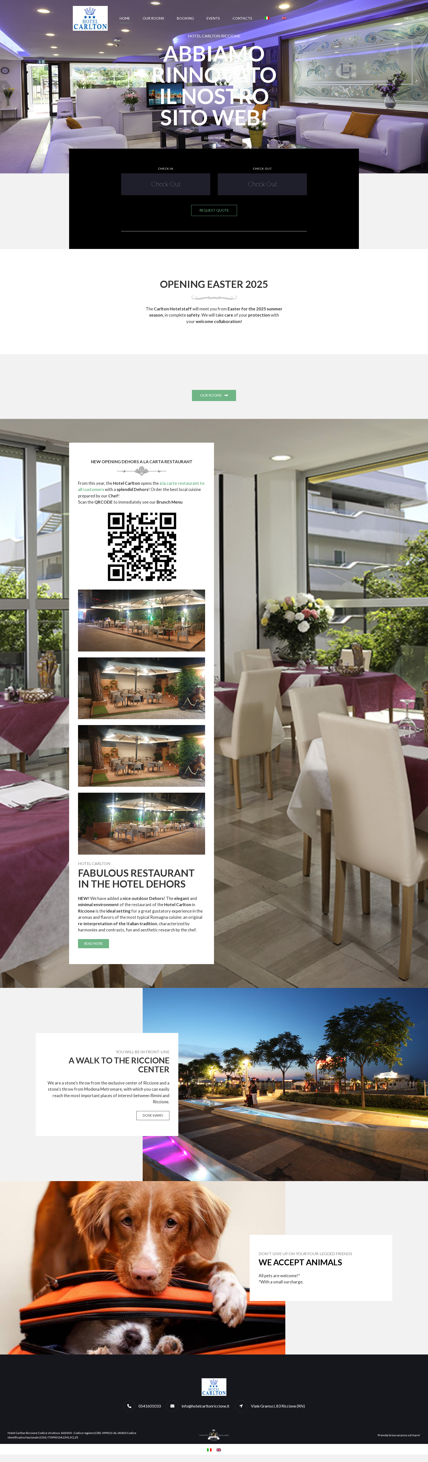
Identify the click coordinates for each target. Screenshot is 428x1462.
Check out (262, 168)
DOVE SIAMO (153, 1115)
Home (125, 18)
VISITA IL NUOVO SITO (214, 138)
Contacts (242, 18)
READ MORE (93, 944)
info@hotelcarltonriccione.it (205, 1406)
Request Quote (214, 210)
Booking (185, 18)
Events (213, 18)
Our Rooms (153, 18)
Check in (165, 168)
